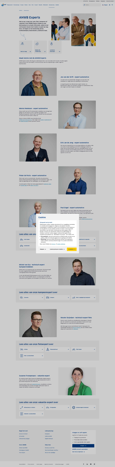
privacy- (54, 244)
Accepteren (71, 249)
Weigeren (42, 249)
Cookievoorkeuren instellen (56, 249)
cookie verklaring (61, 244)
